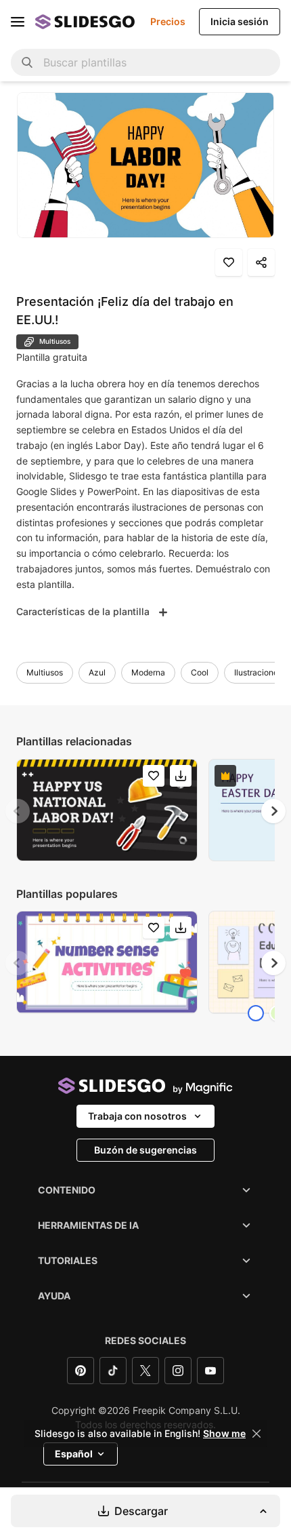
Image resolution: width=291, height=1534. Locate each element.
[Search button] (27, 62)
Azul (97, 672)
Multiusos (44, 672)
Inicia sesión (239, 21)
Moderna (148, 672)
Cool (199, 672)
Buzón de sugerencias (145, 1150)
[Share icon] (261, 262)
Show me (224, 1433)
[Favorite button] (228, 262)
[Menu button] (17, 21)
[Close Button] (256, 1433)
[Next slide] (273, 811)
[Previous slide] (17, 811)
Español (74, 1453)
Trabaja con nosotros (137, 1116)
